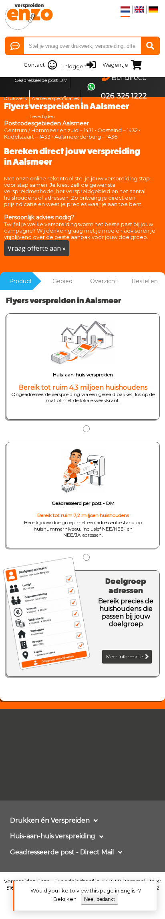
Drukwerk (15, 98)
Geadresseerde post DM (41, 80)
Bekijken (64, 899)
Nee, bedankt (99, 899)
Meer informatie (125, 657)
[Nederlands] (125, 9)
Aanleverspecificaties (55, 98)
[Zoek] (150, 45)
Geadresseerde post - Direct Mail (62, 852)
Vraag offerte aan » (37, 248)
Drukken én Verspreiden (50, 820)
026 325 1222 (124, 96)
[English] (139, 9)
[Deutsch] (153, 9)
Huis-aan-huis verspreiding (52, 836)
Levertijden (42, 116)
